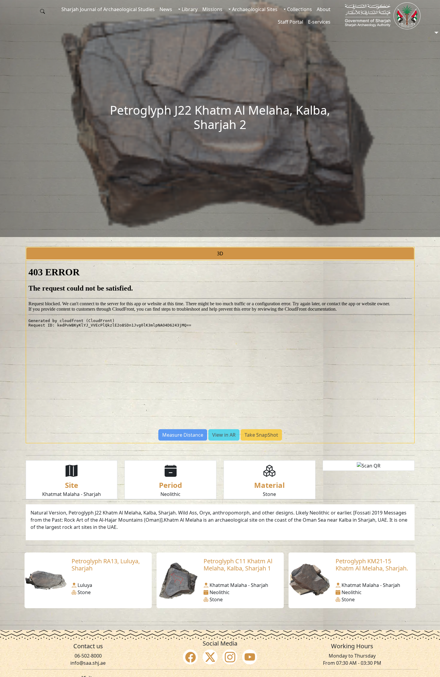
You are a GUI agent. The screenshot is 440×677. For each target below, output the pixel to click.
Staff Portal (290, 22)
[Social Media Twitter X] (210, 656)
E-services (319, 22)
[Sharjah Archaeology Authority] (383, 15)
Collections (299, 9)
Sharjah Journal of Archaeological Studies (108, 9)
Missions (212, 9)
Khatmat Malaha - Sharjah (71, 494)
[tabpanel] (220, 351)
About (323, 9)
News (166, 9)
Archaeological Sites (254, 9)
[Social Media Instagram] (229, 656)
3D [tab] (220, 253)
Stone (269, 494)
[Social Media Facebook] (190, 656)
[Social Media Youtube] (249, 656)
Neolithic (170, 494)
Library (189, 9)
